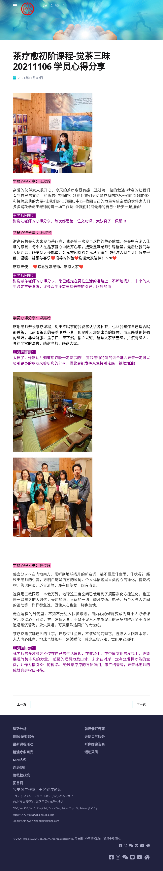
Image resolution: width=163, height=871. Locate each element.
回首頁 (18, 783)
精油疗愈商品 (23, 752)
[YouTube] (142, 845)
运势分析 (19, 728)
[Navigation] (15, 4)
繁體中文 (59, 5)
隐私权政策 (21, 775)
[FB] (120, 845)
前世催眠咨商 (94, 728)
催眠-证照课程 (23, 736)
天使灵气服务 (94, 736)
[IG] (125, 845)
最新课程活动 (23, 744)
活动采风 (91, 752)
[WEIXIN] (131, 845)
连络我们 (19, 767)
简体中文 (48, 5)
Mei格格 (19, 759)
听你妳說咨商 (94, 744)
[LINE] (136, 845)
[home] (148, 845)
